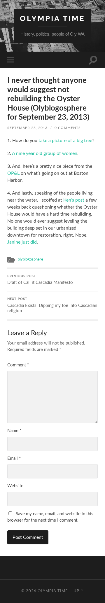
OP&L (13, 173)
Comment (18, 365)
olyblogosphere (30, 259)
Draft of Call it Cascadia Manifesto (40, 280)
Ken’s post (73, 200)
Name (14, 431)
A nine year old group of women (44, 153)
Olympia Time (52, 18)
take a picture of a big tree (65, 140)
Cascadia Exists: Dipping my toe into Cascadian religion (52, 305)
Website (15, 486)
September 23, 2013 (27, 128)
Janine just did (22, 242)
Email (14, 458)
